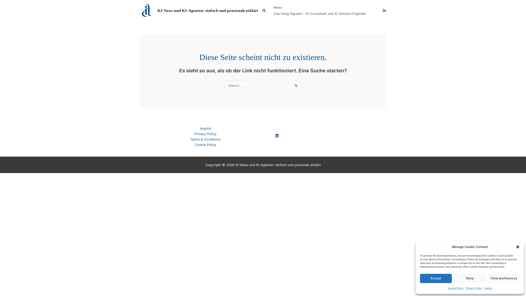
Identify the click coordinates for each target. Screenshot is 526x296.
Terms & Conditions (205, 139)
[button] (518, 247)
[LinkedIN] (277, 135)
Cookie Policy (456, 288)
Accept (435, 278)
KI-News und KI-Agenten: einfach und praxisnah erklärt (207, 10)
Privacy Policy (474, 288)
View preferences (504, 278)
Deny (470, 278)
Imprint (488, 288)
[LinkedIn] (384, 10)
